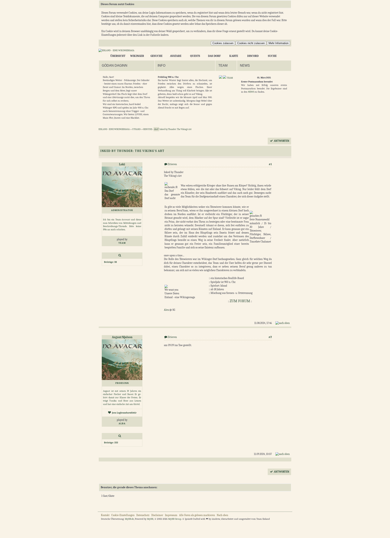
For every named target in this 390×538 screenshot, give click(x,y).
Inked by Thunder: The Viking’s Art (173, 129)
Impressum (171, 515)
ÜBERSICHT (117, 56)
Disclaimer (157, 515)
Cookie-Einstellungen (122, 515)
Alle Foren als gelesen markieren (197, 515)
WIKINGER (137, 56)
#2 (270, 337)
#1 (270, 164)
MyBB (150, 518)
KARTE (233, 56)
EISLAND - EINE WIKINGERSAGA (114, 129)
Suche (272, 56)
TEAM (230, 77)
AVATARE (175, 56)
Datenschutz (143, 515)
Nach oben (222, 515)
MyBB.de (129, 518)
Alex (166, 309)
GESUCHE (156, 56)
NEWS (251, 91)
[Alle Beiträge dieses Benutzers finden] (120, 255)
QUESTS (195, 56)
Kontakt (105, 515)
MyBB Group (174, 518)
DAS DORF (214, 56)
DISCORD (253, 56)
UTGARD (136, 129)
